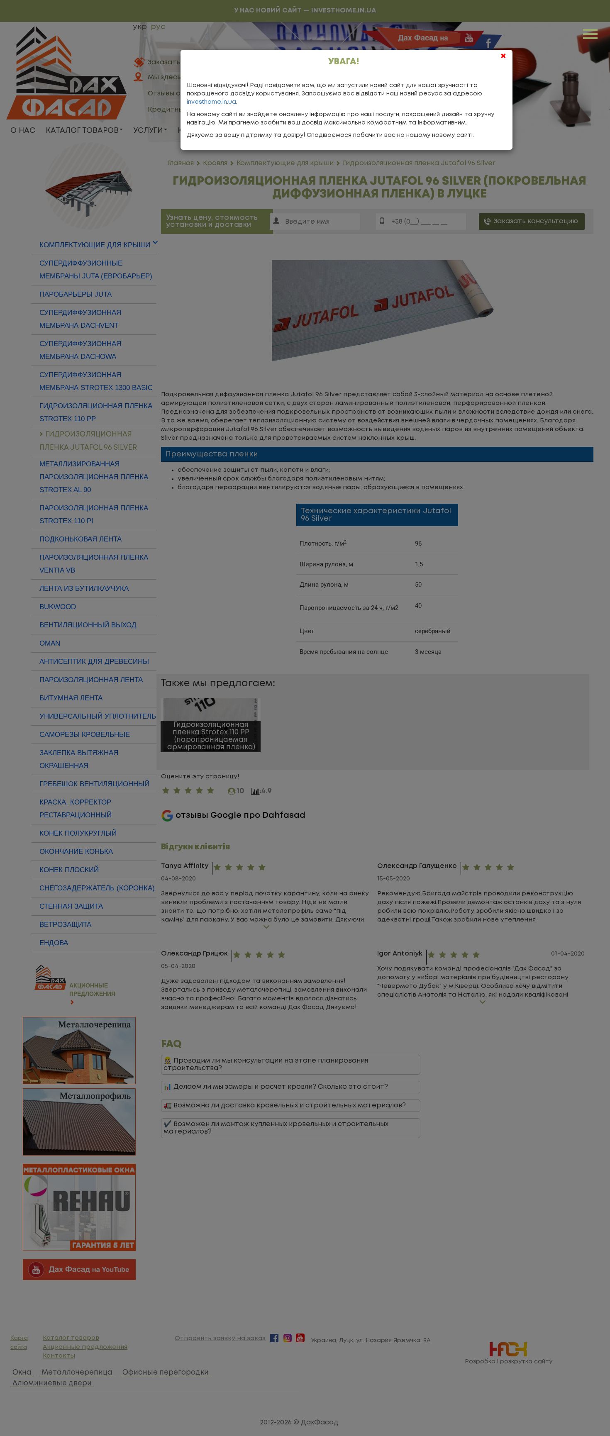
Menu (591, 33)
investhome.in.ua (211, 102)
